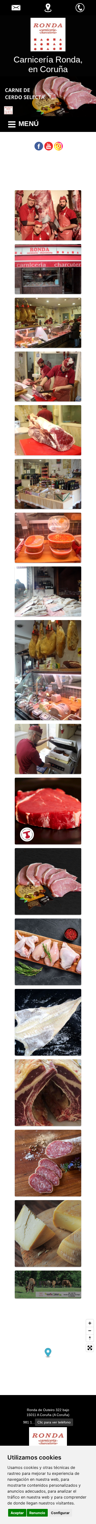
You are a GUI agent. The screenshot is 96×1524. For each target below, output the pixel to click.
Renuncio (37, 1513)
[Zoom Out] (90, 1330)
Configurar (60, 1513)
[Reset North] (90, 1338)
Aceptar (17, 1513)
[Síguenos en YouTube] (48, 146)
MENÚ (28, 123)
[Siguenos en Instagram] (58, 146)
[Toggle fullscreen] (90, 1348)
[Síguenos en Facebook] (38, 146)
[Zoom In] (90, 1323)
